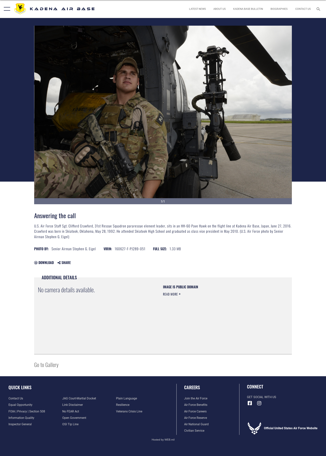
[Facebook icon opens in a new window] (250, 403)
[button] (6, 9)
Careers (192, 387)
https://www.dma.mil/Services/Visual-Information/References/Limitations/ (207, 318)
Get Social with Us (261, 397)
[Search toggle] (318, 9)
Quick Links (20, 387)
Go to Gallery (46, 364)
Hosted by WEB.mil (163, 439)
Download (46, 262)
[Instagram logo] (259, 403)
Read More (171, 294)
